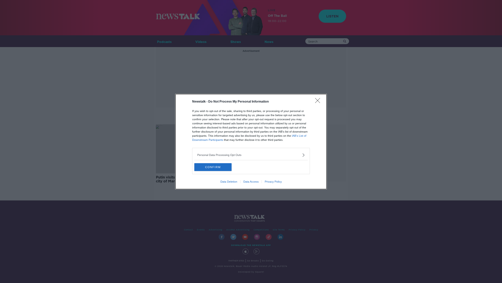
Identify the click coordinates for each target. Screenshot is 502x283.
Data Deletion (228, 181)
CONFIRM (213, 167)
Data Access (251, 181)
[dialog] (251, 141)
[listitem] (251, 155)
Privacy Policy (273, 181)
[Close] (319, 102)
